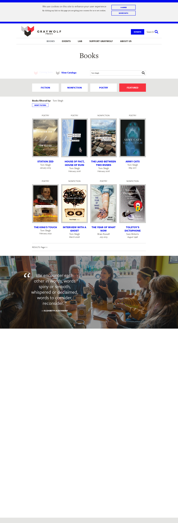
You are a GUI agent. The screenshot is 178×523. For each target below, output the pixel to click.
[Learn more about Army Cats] (132, 138)
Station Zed (45, 161)
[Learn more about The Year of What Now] (103, 203)
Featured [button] (132, 87)
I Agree (123, 7)
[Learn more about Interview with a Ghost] (74, 203)
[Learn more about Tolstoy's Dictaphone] (132, 203)
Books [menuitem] (51, 41)
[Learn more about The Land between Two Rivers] (103, 138)
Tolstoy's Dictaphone (133, 228)
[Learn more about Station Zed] (45, 138)
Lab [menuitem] (80, 41)
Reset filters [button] (40, 105)
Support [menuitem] (101, 41)
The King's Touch (45, 227)
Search (150, 32)
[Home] (41, 31)
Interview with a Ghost (74, 228)
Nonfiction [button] (74, 87)
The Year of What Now (104, 228)
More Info (123, 13)
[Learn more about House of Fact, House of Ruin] (74, 138)
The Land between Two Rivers (103, 163)
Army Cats (133, 161)
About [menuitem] (126, 41)
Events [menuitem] (66, 41)
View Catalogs (68, 72)
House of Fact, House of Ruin (74, 163)
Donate (137, 31)
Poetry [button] (103, 87)
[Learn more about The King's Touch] (45, 203)
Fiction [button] (45, 87)
